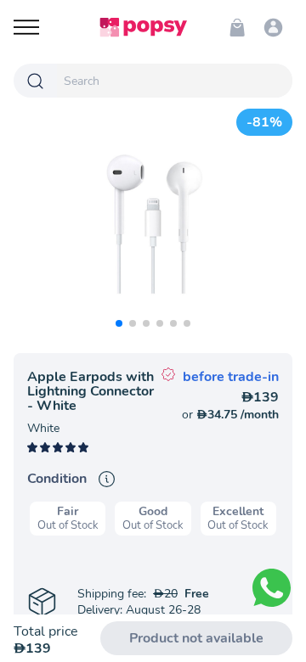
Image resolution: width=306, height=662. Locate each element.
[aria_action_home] (143, 27)
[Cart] (237, 27)
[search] (174, 81)
